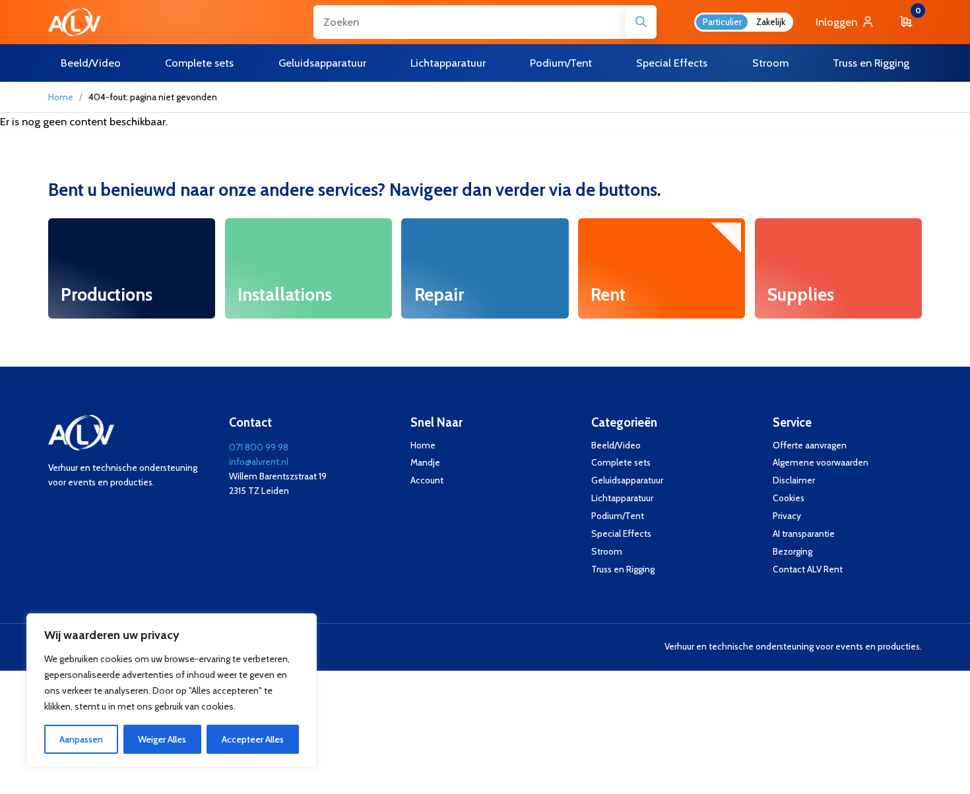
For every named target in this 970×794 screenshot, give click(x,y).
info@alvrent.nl (258, 461)
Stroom (606, 551)
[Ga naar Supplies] (838, 268)
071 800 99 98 (258, 447)
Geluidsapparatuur (627, 480)
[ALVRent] (74, 22)
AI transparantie (804, 533)
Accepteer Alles (253, 739)
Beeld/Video (616, 445)
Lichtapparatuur (622, 498)
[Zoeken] (641, 22)
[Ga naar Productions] (131, 268)
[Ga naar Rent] (661, 268)
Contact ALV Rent (808, 569)
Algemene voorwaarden (820, 462)
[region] (171, 690)
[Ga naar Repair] (484, 268)
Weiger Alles (162, 739)
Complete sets (621, 462)
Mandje (425, 462)
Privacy (787, 515)
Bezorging (792, 551)
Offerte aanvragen (810, 445)
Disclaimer (794, 480)
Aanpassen (81, 739)
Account (426, 480)
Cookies (788, 498)
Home (60, 97)
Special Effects (621, 533)
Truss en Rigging (623, 569)
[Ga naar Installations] (308, 268)
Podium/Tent (617, 515)
